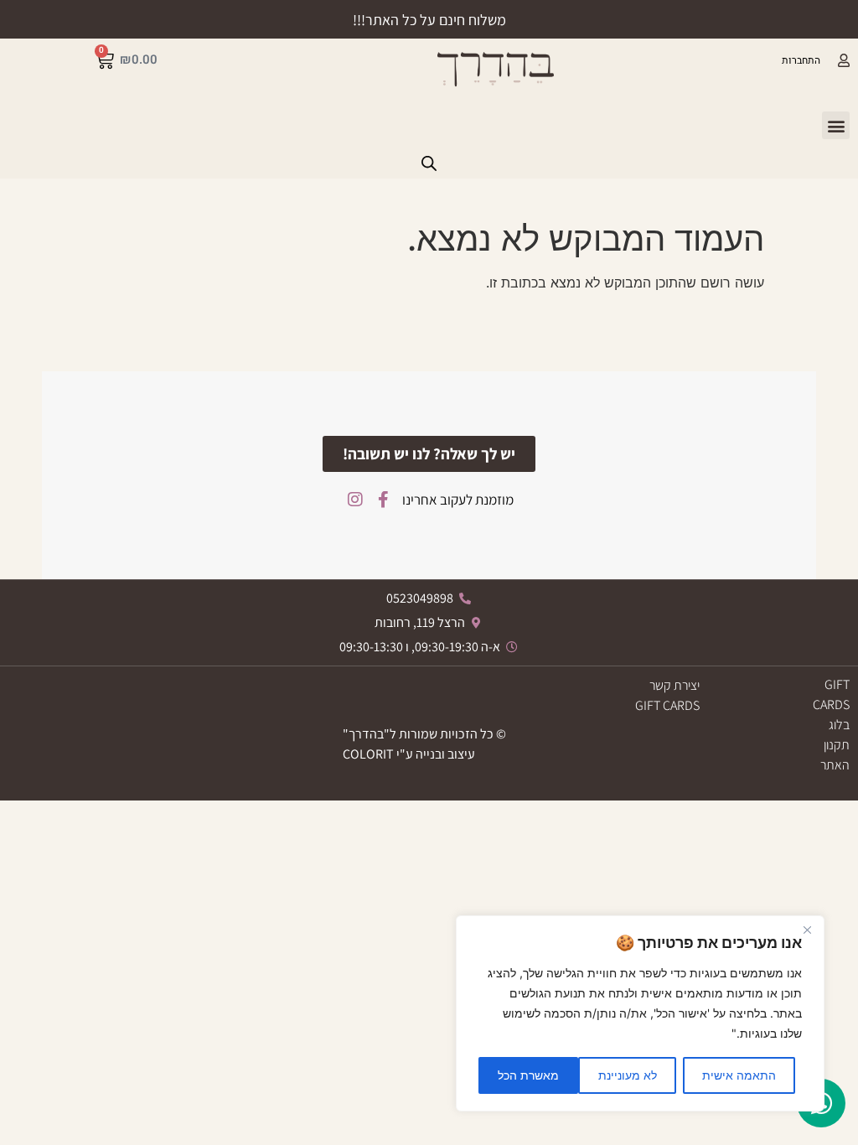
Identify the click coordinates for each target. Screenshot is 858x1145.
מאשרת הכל (528, 1075)
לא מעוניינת (627, 1075)
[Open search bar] (429, 163)
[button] (836, 125)
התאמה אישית (739, 1075)
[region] (640, 1013)
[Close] (807, 930)
